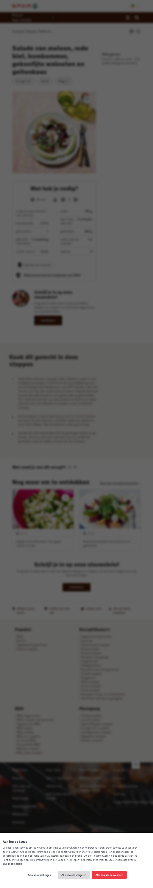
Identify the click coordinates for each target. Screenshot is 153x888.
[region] (76, 860)
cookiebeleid (15, 863)
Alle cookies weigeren (73, 875)
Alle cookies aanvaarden (109, 875)
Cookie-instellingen (39, 875)
